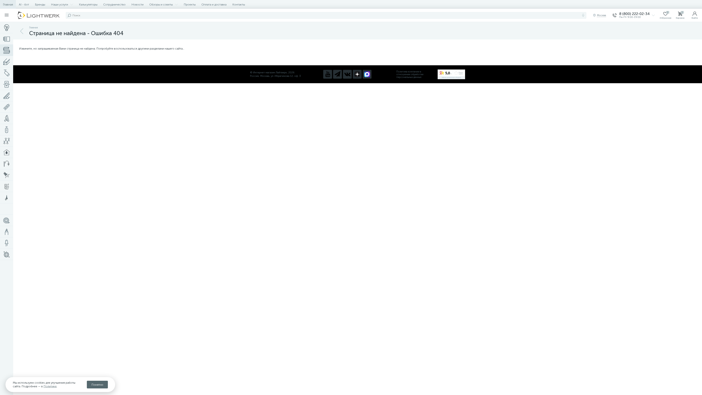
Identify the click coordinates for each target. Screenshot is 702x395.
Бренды (40, 4)
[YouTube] (327, 74)
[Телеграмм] (337, 74)
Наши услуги (59, 4)
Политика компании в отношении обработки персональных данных (409, 74)
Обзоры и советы (161, 4)
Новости (137, 4)
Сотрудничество (114, 4)
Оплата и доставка (214, 4)
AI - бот (24, 4)
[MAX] (367, 74)
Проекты (190, 4)
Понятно (97, 384)
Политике (50, 386)
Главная (8, 4)
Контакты (238, 4)
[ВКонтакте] (347, 74)
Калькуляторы (88, 4)
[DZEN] (357, 74)
